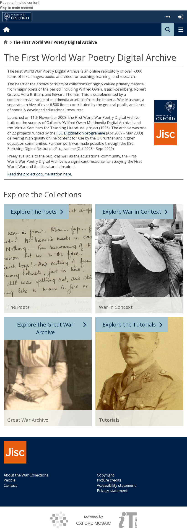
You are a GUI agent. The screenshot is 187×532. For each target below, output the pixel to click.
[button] (167, 16)
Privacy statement (112, 490)
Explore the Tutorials (129, 324)
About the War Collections (26, 475)
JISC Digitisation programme (80, 133)
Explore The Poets (34, 211)
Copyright (105, 475)
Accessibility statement (116, 485)
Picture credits (109, 480)
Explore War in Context (132, 211)
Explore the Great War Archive (45, 328)
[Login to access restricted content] (180, 16)
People (10, 480)
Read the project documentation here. (39, 174)
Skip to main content (16, 7)
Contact (10, 485)
